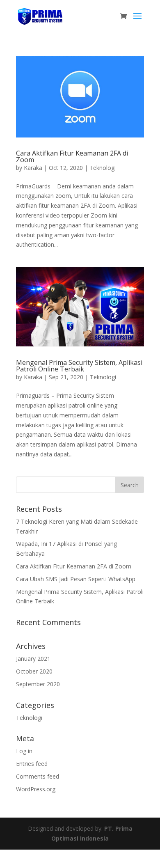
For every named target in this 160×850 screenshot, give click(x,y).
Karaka (33, 168)
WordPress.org (35, 789)
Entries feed (32, 764)
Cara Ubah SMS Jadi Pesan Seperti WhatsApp (75, 579)
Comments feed (37, 776)
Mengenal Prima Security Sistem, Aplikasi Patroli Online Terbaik (79, 365)
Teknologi (102, 168)
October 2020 (34, 671)
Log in (24, 751)
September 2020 (38, 684)
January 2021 (33, 658)
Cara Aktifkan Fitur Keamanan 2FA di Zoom (72, 156)
